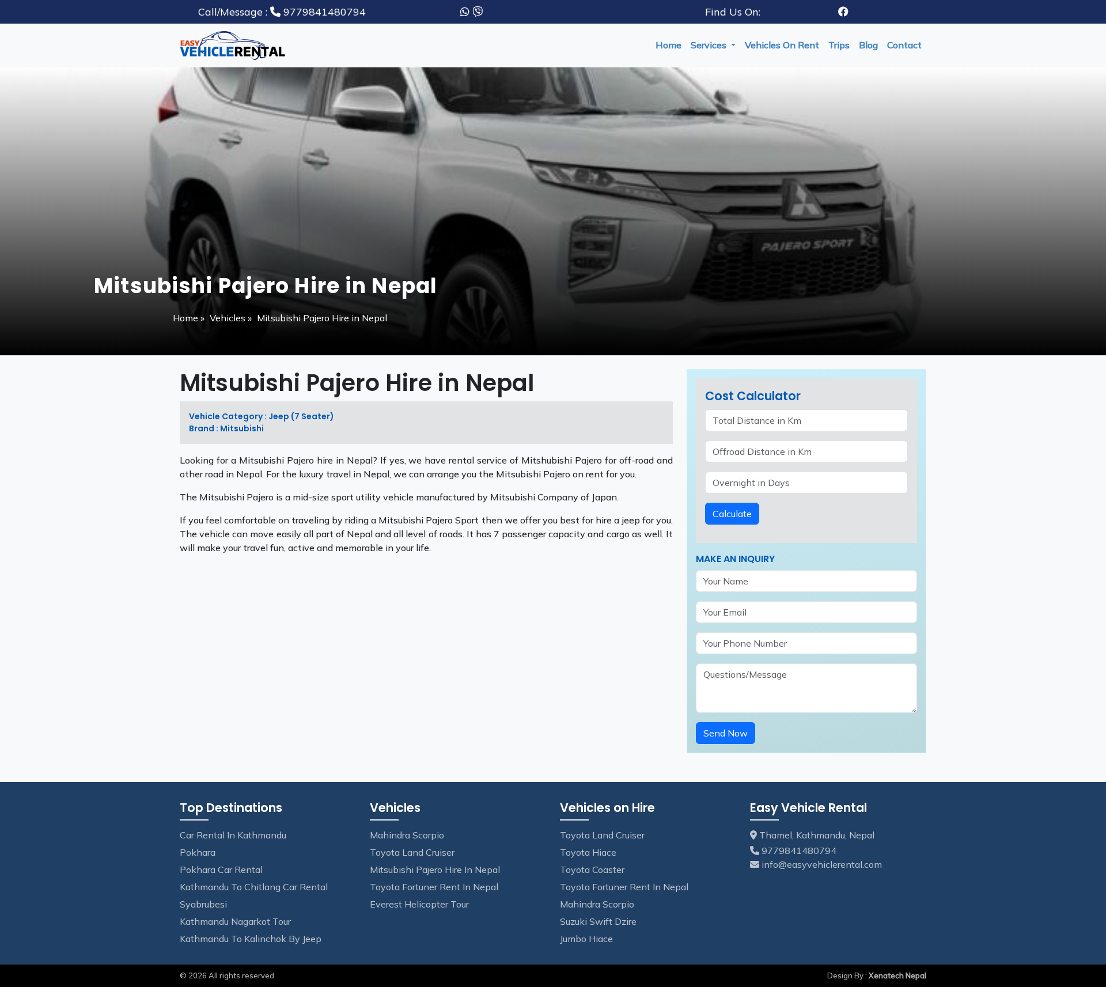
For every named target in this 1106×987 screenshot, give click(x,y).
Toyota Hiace (588, 852)
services (710, 45)
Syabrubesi (203, 904)
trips (839, 45)
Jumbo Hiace (586, 938)
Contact (904, 45)
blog (868, 45)
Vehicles (227, 318)
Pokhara (197, 852)
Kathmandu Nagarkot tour (235, 921)
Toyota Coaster (592, 869)
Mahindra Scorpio (407, 835)
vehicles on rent (782, 45)
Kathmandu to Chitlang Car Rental (254, 887)
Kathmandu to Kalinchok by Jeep (250, 938)
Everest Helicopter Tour (419, 904)
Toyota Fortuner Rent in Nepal (434, 887)
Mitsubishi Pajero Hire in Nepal (435, 869)
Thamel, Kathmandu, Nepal (815, 835)
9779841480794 (282, 11)
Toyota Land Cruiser (412, 852)
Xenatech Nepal (897, 975)
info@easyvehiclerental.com (822, 864)
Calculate (732, 513)
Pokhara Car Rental (221, 869)
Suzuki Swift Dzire (598, 921)
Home (668, 45)
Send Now (725, 733)
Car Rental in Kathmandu (233, 835)
